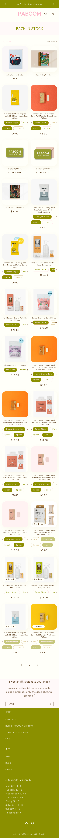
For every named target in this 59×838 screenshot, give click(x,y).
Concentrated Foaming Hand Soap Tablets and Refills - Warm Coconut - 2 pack (15, 532)
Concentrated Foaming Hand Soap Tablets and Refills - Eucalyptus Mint (44, 210)
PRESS (8, 769)
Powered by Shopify (37, 834)
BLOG (8, 763)
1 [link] (21, 665)
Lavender (10, 370)
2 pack (47, 222)
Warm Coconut (42, 484)
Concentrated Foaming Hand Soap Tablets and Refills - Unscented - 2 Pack (44, 532)
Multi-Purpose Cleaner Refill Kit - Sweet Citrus (15, 319)
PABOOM (24, 834)
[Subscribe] (50, 704)
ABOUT (9, 756)
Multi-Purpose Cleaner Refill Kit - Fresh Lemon (15, 586)
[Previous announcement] (5, 4)
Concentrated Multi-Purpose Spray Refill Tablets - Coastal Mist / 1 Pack (15, 635)
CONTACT (10, 719)
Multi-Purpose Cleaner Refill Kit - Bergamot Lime (43, 586)
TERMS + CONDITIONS (16, 732)
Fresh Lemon (47, 641)
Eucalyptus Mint (42, 217)
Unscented (48, 539)
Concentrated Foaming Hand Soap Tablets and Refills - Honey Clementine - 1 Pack (44, 367)
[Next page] (37, 665)
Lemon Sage (12, 122)
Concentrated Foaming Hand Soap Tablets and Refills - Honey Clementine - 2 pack (15, 422)
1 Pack (7, 128)
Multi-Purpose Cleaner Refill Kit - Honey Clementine (43, 264)
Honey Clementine (43, 374)
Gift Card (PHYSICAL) (44, 169)
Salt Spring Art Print (43, 75)
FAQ (7, 738)
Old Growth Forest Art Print (15, 208)
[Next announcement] (54, 4)
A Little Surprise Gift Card (15, 75)
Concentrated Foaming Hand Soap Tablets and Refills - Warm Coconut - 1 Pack (44, 477)
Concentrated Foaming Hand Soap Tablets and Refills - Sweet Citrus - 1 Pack (15, 477)
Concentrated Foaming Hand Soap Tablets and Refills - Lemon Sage (15, 265)
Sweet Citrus (40, 122)
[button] (6, 14)
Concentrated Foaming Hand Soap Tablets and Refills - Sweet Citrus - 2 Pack (44, 422)
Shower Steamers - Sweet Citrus (44, 318)
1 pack (36, 222)
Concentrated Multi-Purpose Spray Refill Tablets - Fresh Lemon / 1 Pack (44, 635)
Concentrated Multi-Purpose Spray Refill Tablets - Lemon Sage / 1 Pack (15, 116)
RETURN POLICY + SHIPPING (19, 725)
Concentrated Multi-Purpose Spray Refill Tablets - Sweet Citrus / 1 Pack (44, 116)
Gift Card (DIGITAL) (15, 169)
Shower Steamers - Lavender (15, 365)
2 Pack (18, 128)
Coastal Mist (12, 641)
